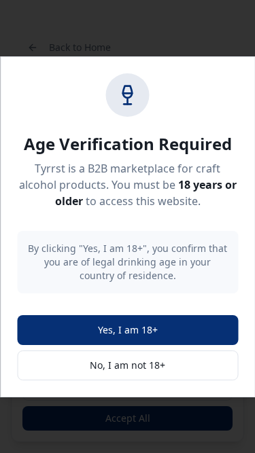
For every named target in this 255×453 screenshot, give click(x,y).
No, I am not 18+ (127, 365)
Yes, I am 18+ (128, 329)
